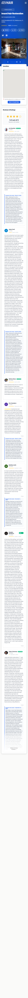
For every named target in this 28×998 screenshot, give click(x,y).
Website (6, 30)
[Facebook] (6, 35)
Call (15, 30)
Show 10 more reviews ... (14, 749)
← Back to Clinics (8, 9)
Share (22, 30)
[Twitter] (2, 35)
